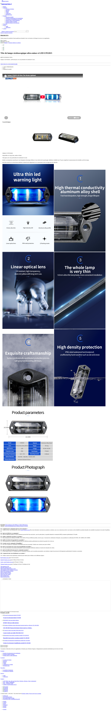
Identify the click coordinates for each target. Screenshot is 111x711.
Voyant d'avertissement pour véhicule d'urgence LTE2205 (16, 526)
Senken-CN (5, 695)
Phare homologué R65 (5, 576)
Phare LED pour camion (5, 574)
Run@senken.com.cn (5, 557)
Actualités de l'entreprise (8, 670)
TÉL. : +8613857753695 (8, 683)
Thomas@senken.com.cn (6, 564)
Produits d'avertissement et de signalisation (14, 18)
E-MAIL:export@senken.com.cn (10, 684)
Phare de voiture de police (6, 573)
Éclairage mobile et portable (11, 21)
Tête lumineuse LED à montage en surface (9, 569)
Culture (7, 12)
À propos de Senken (10, 9)
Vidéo (7, 26)
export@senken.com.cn (25, 529)
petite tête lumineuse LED (6, 567)
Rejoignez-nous (9, 14)
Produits (4, 15)
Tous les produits (37, 693)
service (4, 25)
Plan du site (31, 693)
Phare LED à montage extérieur (7, 571)
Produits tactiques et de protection (12, 22)
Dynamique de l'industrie (8, 671)
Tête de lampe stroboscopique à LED (8, 568)
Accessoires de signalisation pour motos (14, 19)
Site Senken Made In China (8, 698)
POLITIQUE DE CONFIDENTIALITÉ (11, 699)
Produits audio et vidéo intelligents (13, 20)
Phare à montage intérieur (6, 572)
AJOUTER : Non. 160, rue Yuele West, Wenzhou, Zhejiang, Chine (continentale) (19, 681)
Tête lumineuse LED (5, 566)
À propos (2, 657)
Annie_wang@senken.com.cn (7, 562)
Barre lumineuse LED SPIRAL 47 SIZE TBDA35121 (16, 524)
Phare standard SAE (5, 575)
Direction (7, 10)
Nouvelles (5, 24)
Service (2, 673)
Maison (4, 6)
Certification (8, 13)
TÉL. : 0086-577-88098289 (8, 682)
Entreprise (5, 7)
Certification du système (8, 664)
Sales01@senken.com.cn (6, 559)
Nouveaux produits (9, 17)
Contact (4, 28)
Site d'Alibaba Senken (7, 696)
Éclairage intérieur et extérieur (15, 42)
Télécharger (8, 27)
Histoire (7, 11)
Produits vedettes (25, 693)
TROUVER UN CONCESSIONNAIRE (9, 64)
